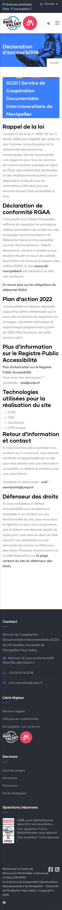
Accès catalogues (14, 793)
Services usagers (14, 770)
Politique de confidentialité (20, 719)
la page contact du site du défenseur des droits (27, 561)
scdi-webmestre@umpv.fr (25, 682)
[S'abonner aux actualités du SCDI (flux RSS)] (57, 870)
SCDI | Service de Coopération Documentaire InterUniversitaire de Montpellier (29, 98)
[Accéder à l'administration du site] (4, 902)
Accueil (54, 63)
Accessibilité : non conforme (21, 726)
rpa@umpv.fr (30, 382)
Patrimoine (10, 785)
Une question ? (23, 9)
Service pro (10, 778)
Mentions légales (14, 711)
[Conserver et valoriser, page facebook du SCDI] (51, 870)
